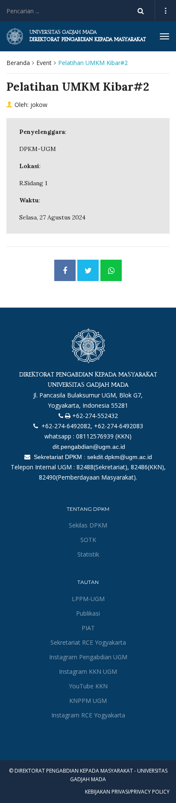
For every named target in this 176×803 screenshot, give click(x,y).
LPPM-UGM (88, 599)
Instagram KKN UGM (88, 671)
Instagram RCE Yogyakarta (88, 715)
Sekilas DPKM (88, 525)
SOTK (88, 540)
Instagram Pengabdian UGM (88, 657)
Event (44, 63)
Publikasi (88, 613)
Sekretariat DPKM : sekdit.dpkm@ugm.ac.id (92, 456)
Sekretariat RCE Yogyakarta (88, 642)
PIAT (88, 628)
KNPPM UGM (88, 700)
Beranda (18, 63)
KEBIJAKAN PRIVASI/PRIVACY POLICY (127, 791)
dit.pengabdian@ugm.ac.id (88, 446)
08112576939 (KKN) (104, 436)
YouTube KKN (88, 686)
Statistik (88, 554)
